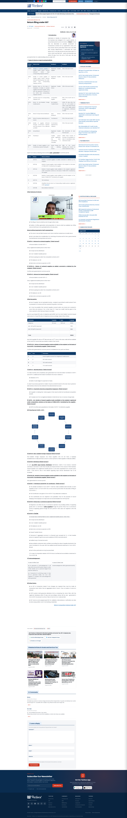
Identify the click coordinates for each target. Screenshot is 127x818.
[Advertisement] (37, 44)
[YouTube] (38, 1)
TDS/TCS (50, 805)
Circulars (77, 800)
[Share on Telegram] (75, 27)
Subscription (73, 1)
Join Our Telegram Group (54, 637)
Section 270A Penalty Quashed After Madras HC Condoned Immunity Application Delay (88, 88)
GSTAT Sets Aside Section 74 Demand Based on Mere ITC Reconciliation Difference (89, 77)
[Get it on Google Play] (78, 787)
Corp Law (94, 10)
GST (68, 10)
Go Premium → (89, 61)
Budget (39, 10)
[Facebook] (34, 1)
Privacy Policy (88, 812)
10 (80, 241)
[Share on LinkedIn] (69, 27)
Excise (59, 10)
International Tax (51, 807)
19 (86, 243)
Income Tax (34, 10)
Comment (31, 729)
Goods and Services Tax (36, 17)
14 (92, 241)
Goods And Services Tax (40, 628)
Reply (29, 704)
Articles (44, 17)
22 (95, 243)
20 (89, 243)
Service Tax (45, 10)
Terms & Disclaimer (96, 812)
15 (95, 241)
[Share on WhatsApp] (72, 27)
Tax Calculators (78, 807)
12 (86, 241)
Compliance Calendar (80, 805)
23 (98, 243)
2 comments (36, 28)
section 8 (47, 185)
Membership (91, 807)
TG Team (31, 26)
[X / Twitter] (36, 1)
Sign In (96, 1)
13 (89, 241)
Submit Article (91, 800)
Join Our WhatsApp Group (37, 637)
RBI (82, 10)
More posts (82, 99)
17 (80, 243)
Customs (64, 10)
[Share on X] (66, 27)
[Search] (67, 1)
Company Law (52, 10)
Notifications (77, 798)
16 (98, 241)
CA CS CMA (73, 10)
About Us (90, 798)
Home (29, 10)
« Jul (80, 251)
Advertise (91, 802)
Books (81, 1)
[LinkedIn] (40, 1)
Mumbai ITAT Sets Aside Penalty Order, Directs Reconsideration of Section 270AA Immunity (89, 95)
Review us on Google (36, 640)
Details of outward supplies (40, 68)
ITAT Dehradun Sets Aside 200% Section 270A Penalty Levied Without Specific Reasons (89, 121)
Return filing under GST (37, 22)
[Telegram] (46, 1)
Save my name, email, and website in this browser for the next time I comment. (46, 761)
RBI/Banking (64, 802)
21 (92, 243)
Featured (52, 26)
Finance (89, 10)
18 (83, 243)
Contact (90, 805)
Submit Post (89, 1)
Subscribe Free (57, 785)
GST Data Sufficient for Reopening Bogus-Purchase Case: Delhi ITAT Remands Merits (88, 132)
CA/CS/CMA (64, 807)
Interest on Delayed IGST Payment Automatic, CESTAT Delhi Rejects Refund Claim (88, 108)
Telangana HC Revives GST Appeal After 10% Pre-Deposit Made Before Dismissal (63, 14)
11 (83, 241)
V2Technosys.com (52, 812)
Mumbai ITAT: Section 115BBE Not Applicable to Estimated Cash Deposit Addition (89, 115)
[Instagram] (42, 1)
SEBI (85, 10)
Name (30, 745)
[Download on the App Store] (87, 787)
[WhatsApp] (44, 1)
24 (80, 246)
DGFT (78, 10)
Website (31, 756)
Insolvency (64, 805)
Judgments (77, 802)
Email (30, 751)
